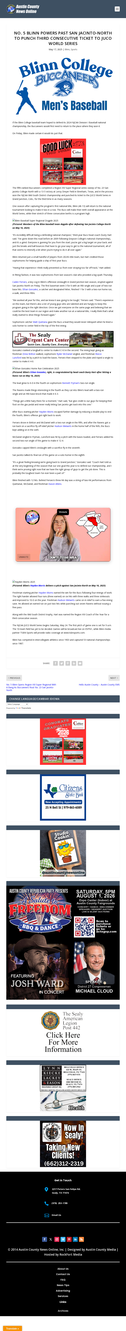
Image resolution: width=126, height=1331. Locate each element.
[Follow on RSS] (81, 1239)
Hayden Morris (46, 411)
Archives (63, 1311)
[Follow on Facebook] (44, 1239)
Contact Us (63, 1274)
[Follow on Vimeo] (63, 1239)
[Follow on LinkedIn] (75, 1239)
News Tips (63, 1285)
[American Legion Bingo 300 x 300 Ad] (63, 1054)
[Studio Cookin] (63, 875)
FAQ (63, 1279)
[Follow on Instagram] (56, 1239)
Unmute (23, 556)
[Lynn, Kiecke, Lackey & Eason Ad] (63, 1110)
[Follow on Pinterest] (69, 1239)
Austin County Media (101, 1250)
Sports (74, 49)
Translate (26, 708)
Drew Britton (29, 353)
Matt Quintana (40, 321)
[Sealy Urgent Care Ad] (63, 346)
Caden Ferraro (19, 281)
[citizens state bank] (63, 819)
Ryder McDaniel (64, 353)
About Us (63, 1268)
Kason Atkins (55, 483)
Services (63, 1296)
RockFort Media (70, 1255)
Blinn (67, 49)
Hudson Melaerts (63, 426)
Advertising (63, 1290)
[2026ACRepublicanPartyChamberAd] (63, 998)
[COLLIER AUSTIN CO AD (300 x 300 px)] (63, 184)
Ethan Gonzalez (30, 289)
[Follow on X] (50, 1239)
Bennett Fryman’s (71, 382)
